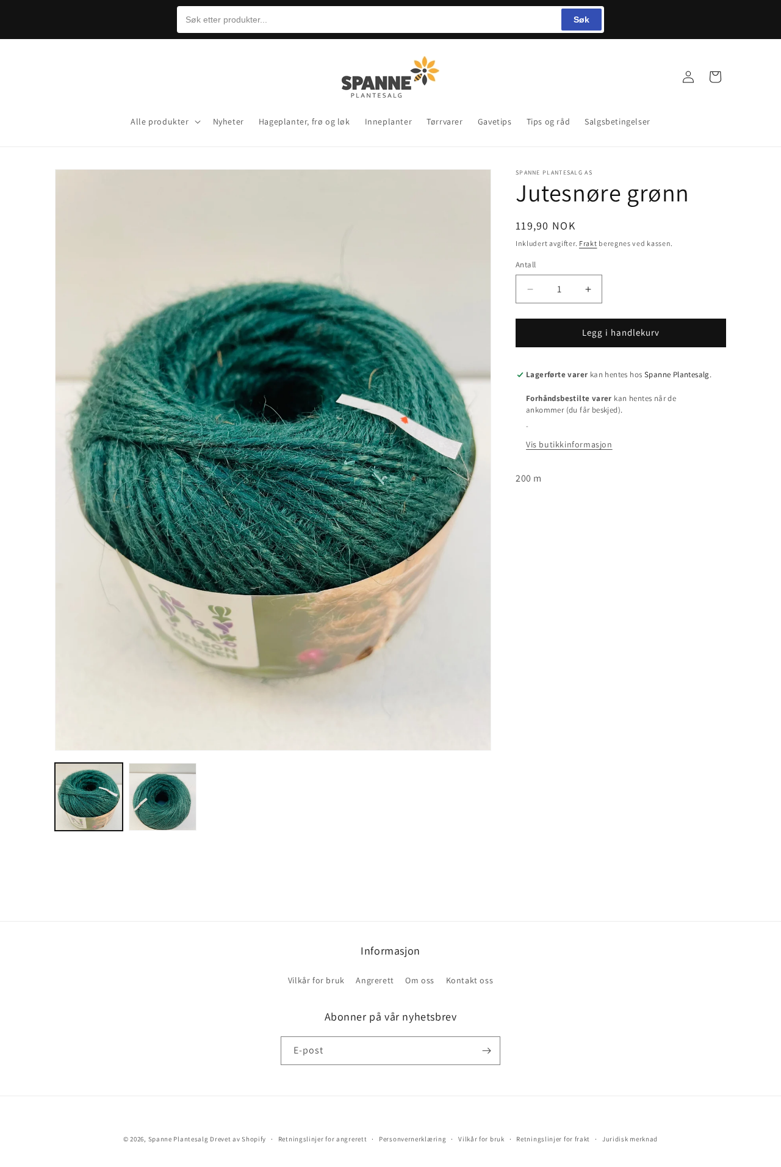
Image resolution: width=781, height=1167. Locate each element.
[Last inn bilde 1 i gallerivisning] (89, 797)
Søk (581, 19)
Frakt (588, 243)
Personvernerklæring (412, 1138)
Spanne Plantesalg (178, 1139)
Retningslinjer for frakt (553, 1138)
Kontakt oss (470, 980)
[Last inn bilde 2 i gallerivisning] (162, 797)
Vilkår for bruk (316, 980)
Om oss (419, 980)
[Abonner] (486, 1050)
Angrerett (375, 980)
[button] (68, 76)
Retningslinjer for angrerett (322, 1138)
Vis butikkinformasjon (569, 444)
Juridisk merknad (630, 1138)
